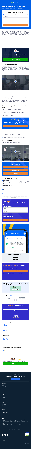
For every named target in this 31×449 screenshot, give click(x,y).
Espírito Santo (20, 419)
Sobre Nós (3, 385)
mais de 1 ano (16, 310)
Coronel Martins (6, 337)
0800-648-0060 (5, 412)
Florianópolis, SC (6, 328)
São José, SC (5, 330)
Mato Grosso (11, 420)
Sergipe (22, 421)
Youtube (7, 435)
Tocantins (27, 421)
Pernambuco (19, 420)
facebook (2, 435)
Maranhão (25, 419)
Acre (2, 419)
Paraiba (16, 420)
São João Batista (6, 339)
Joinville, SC (5, 329)
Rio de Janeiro (26, 420)
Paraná (23, 420)
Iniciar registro (15, 25)
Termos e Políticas (4, 442)
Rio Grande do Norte (4, 421)
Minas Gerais (3, 420)
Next (17, 300)
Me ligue (15, 219)
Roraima (11, 421)
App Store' (15, 257)
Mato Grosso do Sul (7, 420)
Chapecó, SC (5, 325)
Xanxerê (4, 342)
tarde (9, 216)
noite (12, 216)
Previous (14, 300)
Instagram (4, 435)
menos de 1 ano (15, 307)
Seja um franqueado (4, 405)
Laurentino (5, 338)
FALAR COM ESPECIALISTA (15, 270)
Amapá (10, 419)
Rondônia (8, 421)
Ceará (13, 419)
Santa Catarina (18, 421)
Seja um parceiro (4, 404)
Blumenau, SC (5, 324)
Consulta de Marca (4, 397)
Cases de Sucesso (4, 386)
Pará (14, 420)
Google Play (15, 259)
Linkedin (5, 435)
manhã (5, 216)
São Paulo (24, 421)
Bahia (11, 419)
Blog (2, 396)
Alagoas (4, 419)
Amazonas (7, 419)
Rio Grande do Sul (14, 421)
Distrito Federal (16, 419)
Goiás (23, 419)
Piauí (21, 420)
